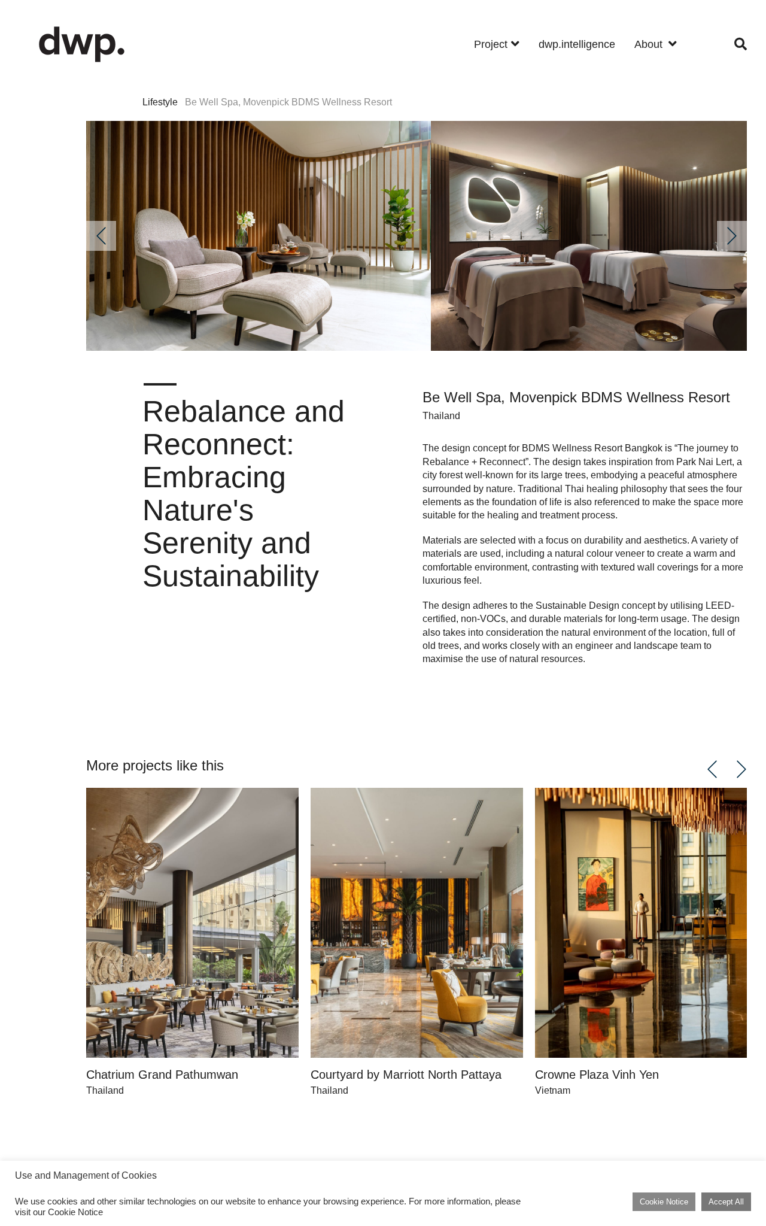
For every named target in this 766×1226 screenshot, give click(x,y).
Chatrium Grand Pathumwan (162, 1074)
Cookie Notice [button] (664, 1201)
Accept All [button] (726, 1201)
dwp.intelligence (577, 44)
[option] (258, 236)
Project (490, 44)
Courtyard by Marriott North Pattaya (406, 1074)
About (649, 44)
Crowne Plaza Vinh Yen (597, 1074)
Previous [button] (101, 236)
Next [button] (732, 236)
